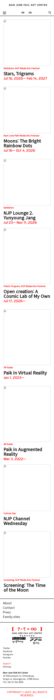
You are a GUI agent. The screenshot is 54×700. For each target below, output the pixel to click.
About (7, 603)
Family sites (11, 617)
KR (22, 13)
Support (7, 663)
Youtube (7, 657)
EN (30, 13)
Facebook (7, 651)
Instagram (8, 654)
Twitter (6, 648)
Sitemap (7, 666)
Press (7, 612)
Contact (9, 608)
